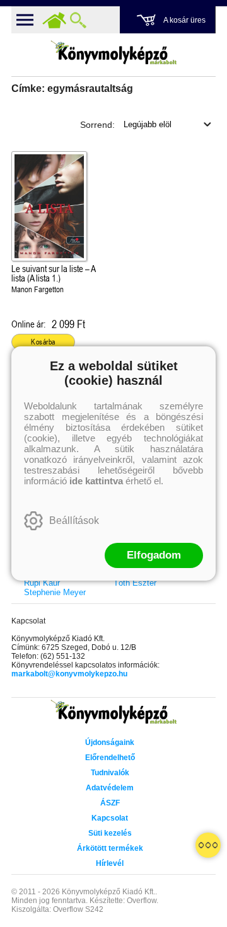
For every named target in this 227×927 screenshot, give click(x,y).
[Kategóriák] (208, 845)
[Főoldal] (54, 20)
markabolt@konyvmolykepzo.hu (69, 673)
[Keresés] (78, 20)
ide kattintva (96, 480)
